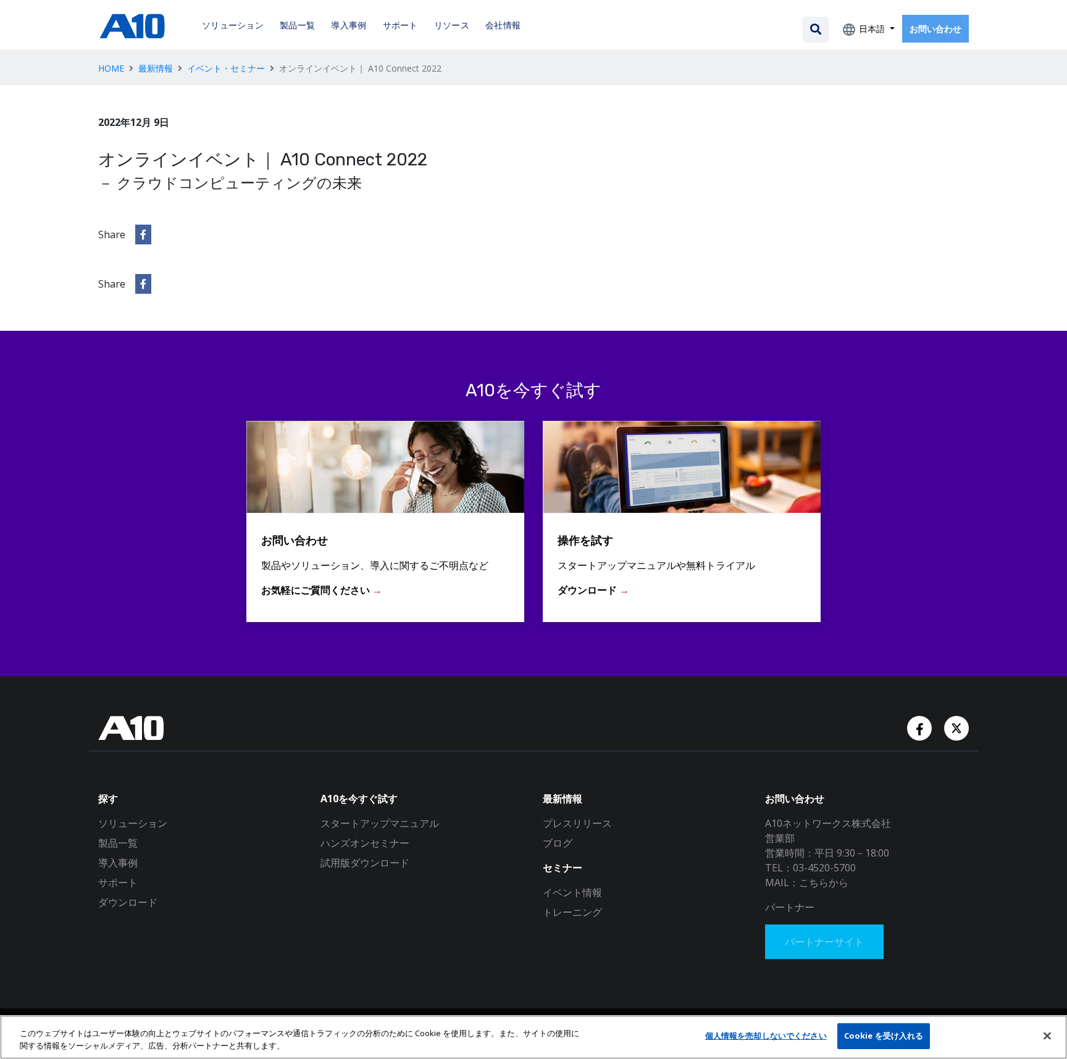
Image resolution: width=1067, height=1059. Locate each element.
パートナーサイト (824, 942)
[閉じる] (1047, 1035)
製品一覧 (118, 843)
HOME (111, 68)
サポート (118, 882)
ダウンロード (127, 902)
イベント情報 (572, 892)
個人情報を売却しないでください (766, 1035)
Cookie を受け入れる (884, 1035)
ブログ (557, 843)
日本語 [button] (871, 29)
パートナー (789, 907)
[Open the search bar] (815, 29)
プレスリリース (577, 823)
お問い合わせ (935, 29)
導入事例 (118, 863)
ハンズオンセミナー (364, 843)
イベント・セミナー (226, 68)
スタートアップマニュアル (379, 823)
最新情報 (155, 68)
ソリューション (132, 823)
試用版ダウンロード (364, 863)
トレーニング (572, 912)
